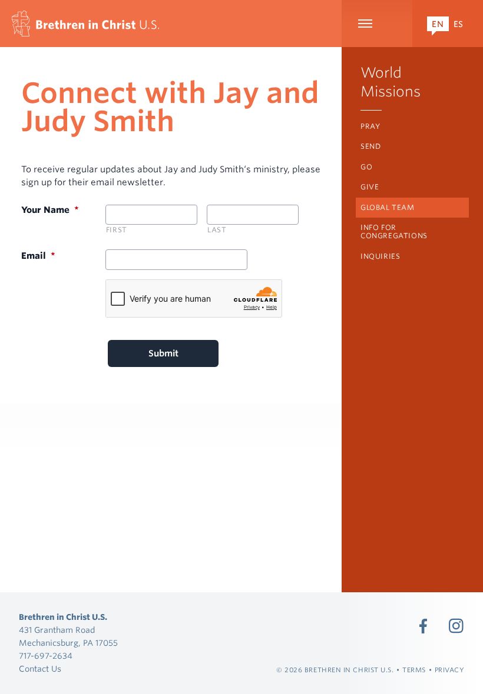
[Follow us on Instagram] (456, 625)
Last (217, 229)
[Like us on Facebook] (423, 625)
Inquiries (380, 256)
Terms (414, 670)
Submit (163, 353)
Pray (370, 126)
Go (366, 166)
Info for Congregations (394, 231)
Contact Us (40, 668)
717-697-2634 (45, 655)
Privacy (450, 670)
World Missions (390, 82)
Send (370, 146)
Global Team (387, 207)
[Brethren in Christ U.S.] (85, 23)
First (116, 229)
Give (369, 186)
